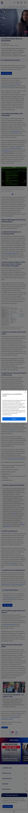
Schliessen (14, 419)
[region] (14, 406)
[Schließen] (25, 392)
